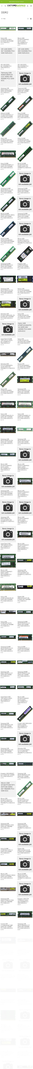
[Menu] (2, 6)
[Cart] (31, 6)
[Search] (5, 6)
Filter (4, 18)
